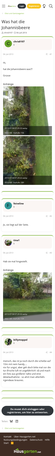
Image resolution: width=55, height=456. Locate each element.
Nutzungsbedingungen (15, 439)
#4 (51, 352)
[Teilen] (47, 54)
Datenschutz (36, 439)
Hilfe (47, 439)
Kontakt (7, 436)
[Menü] (3, 6)
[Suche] (50, 6)
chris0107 (8, 32)
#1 (51, 54)
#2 (51, 216)
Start (6, 443)
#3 (51, 252)
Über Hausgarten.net (24, 436)
